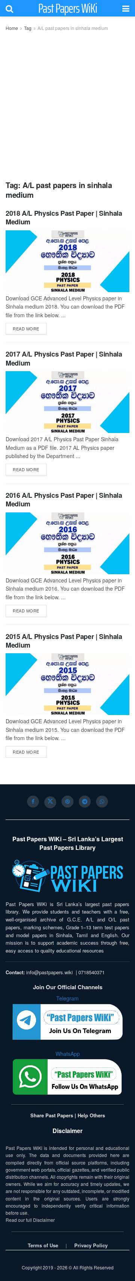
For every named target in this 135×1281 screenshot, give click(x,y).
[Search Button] (9, 8)
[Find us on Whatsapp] (102, 802)
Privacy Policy (91, 1245)
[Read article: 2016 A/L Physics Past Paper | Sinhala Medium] (67, 543)
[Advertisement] (67, 103)
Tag (28, 28)
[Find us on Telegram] (85, 802)
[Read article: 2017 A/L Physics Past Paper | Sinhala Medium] (67, 402)
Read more (29, 328)
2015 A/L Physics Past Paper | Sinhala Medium (64, 641)
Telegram (67, 998)
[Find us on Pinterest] (68, 802)
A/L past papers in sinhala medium (73, 28)
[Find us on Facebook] (33, 802)
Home (12, 28)
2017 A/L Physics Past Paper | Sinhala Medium (64, 358)
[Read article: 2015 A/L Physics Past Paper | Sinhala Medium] (67, 684)
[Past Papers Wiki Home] (67, 876)
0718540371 (91, 972)
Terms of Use (43, 1245)
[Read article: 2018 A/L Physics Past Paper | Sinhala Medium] (67, 261)
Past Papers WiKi (67, 8)
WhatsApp (68, 1053)
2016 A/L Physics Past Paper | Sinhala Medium (64, 499)
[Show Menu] (125, 8)
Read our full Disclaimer (30, 1220)
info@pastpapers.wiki (49, 972)
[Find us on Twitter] (50, 802)
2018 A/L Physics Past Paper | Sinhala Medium (64, 217)
